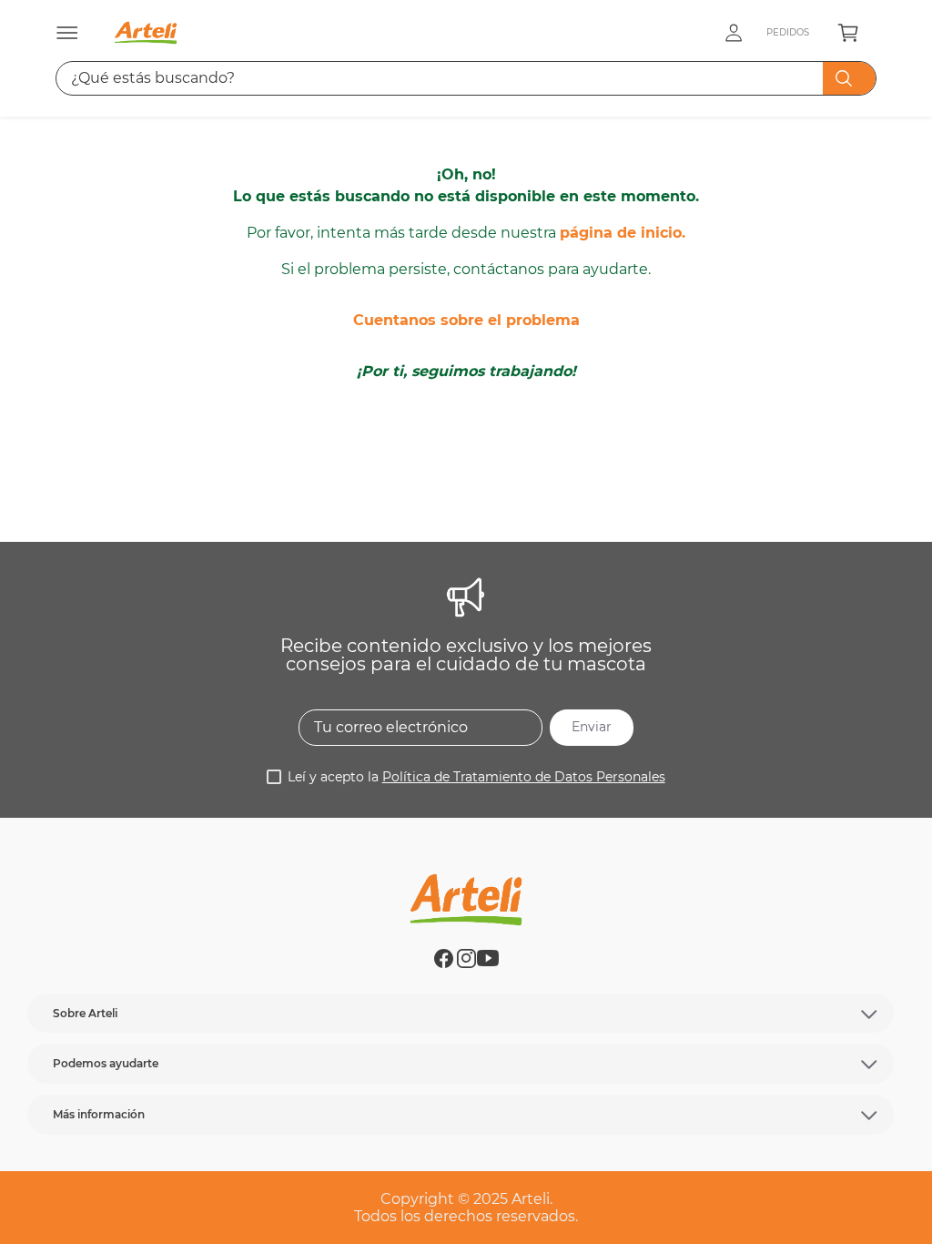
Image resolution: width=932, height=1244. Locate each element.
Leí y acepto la (476, 777)
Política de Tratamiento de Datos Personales (523, 777)
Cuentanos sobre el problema (466, 320)
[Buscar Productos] (847, 78)
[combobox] (466, 78)
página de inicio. (622, 232)
